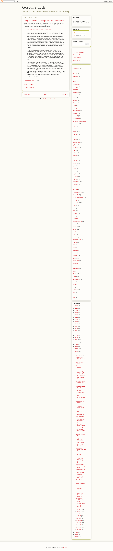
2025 (76, 308)
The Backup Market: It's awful (79, 367)
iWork (74, 171)
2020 (76, 319)
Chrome (75, 102)
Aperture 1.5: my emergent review (80, 505)
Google (75, 139)
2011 (76, 339)
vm (74, 281)
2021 (76, 317)
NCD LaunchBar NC (78, 197)
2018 (76, 324)
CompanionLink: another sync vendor (80, 382)
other (74, 210)
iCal (74, 150)
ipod (74, 166)
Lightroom (76, 173)
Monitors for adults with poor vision (81, 500)
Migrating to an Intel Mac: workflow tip (80, 403)
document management (79, 121)
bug (74, 97)
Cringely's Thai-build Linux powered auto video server (43, 20)
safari (74, 247)
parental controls (77, 221)
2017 (76, 326)
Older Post (65, 94)
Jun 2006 (79, 518)
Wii (74, 292)
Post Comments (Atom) (49, 98)
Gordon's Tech (33, 7)
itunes (74, 168)
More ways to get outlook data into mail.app (80, 471)
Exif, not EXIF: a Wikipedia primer (80, 488)
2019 (76, 321)
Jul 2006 (78, 516)
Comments (78, 35)
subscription (76, 263)
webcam (75, 289)
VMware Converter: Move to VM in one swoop (80, 425)
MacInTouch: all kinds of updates (80, 454)
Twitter (75, 274)
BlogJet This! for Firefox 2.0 (80, 398)
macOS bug (76, 181)
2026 (76, 306)
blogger (75, 94)
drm (74, 126)
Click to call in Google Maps (80, 445)
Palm (74, 216)
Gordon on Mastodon (78, 52)
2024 (76, 310)
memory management (79, 187)
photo (74, 229)
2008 (76, 346)
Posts (76, 32)
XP (74, 297)
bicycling (75, 89)
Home (46, 94)
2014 (76, 333)
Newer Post (27, 94)
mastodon (75, 184)
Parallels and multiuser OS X (80, 407)
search (75, 252)
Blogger (65, 547)
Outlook (75, 213)
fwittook (75, 134)
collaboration (76, 110)
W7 (74, 287)
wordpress (76, 295)
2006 (76, 351)
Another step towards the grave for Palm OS (80, 460)
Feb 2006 (79, 527)
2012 (76, 337)
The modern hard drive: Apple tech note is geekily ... (80, 494)
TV (74, 271)
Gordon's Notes (77, 57)
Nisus (74, 205)
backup (75, 87)
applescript (76, 84)
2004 (76, 534)
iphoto (74, 163)
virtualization (76, 279)
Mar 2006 (79, 525)
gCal (74, 137)
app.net (75, 79)
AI (73, 71)
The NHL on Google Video (80, 480)
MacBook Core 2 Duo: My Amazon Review (80, 388)
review (75, 242)
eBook (75, 129)
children (75, 100)
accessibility (76, 68)
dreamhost (76, 123)
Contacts (75, 113)
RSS (74, 245)
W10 (74, 284)
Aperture (75, 76)
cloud (74, 105)
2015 (76, 330)
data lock (75, 116)
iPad (74, 158)
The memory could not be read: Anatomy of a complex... (80, 373)
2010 (76, 342)
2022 (76, 315)
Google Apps (76, 142)
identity (75, 155)
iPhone (75, 160)
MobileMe (75, 195)
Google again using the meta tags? (80, 359)
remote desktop (77, 239)
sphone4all (76, 260)
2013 (76, 335)
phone (75, 226)
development (76, 118)
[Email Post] (38, 80)
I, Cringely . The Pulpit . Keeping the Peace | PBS (39, 29)
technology (76, 268)
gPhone (75, 144)
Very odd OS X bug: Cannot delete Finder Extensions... (80, 412)
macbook (75, 176)
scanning (75, 250)
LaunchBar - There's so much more (79, 476)
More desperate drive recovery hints (80, 466)
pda (74, 223)
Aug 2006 (79, 513)
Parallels (75, 218)
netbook (75, 200)
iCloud (75, 152)
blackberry (76, 92)
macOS (75, 179)
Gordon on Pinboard (78, 55)
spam (74, 258)
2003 (76, 537)
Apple (74, 81)
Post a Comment (30, 87)
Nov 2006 (79, 355)
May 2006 (79, 520)
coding (75, 108)
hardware (75, 147)
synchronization (77, 266)
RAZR (74, 237)
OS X (74, 208)
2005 (76, 532)
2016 (76, 328)
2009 (76, 344)
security (75, 255)
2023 (76, 312)
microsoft (75, 189)
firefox (74, 131)
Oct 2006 (79, 509)
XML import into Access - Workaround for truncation (81, 418)
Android (75, 73)
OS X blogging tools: (80, 378)
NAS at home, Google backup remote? (80, 431)
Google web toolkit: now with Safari (81, 449)
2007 (76, 348)
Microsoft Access (77, 192)
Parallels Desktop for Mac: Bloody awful (81, 394)
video (74, 276)
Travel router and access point (80, 484)
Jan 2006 (79, 529)
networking (76, 202)
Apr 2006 (79, 522)
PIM (74, 234)
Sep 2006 (79, 511)
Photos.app (76, 231)
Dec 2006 (79, 353)
